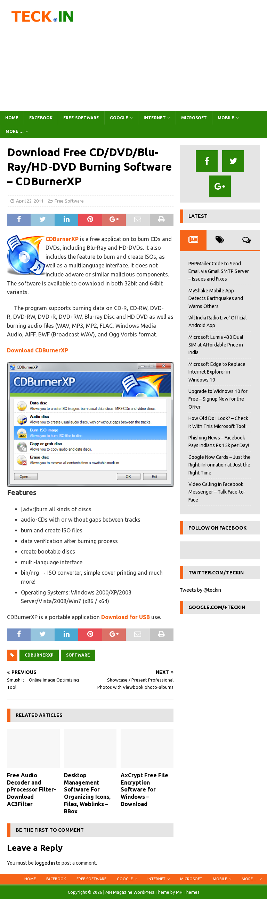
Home (11, 117)
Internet (155, 117)
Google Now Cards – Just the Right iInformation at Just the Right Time (219, 465)
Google (119, 117)
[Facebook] (207, 161)
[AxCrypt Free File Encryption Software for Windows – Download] (147, 748)
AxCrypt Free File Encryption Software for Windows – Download (144, 789)
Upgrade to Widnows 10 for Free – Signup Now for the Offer (218, 399)
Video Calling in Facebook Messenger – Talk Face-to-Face (216, 492)
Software (78, 655)
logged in (45, 863)
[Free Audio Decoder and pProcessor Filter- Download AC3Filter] (33, 748)
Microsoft (194, 117)
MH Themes (187, 892)
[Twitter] (233, 161)
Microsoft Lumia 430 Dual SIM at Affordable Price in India (215, 345)
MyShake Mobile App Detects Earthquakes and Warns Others (215, 298)
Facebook (40, 117)
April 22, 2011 (29, 200)
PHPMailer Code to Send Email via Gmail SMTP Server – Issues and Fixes (218, 271)
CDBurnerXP (62, 239)
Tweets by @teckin (200, 590)
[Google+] (220, 186)
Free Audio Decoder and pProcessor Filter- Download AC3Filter (31, 789)
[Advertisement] (179, 55)
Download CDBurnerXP (37, 350)
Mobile (226, 117)
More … (15, 131)
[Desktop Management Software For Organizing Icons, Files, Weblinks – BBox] (90, 748)
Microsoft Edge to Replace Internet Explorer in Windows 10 (216, 372)
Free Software (81, 117)
